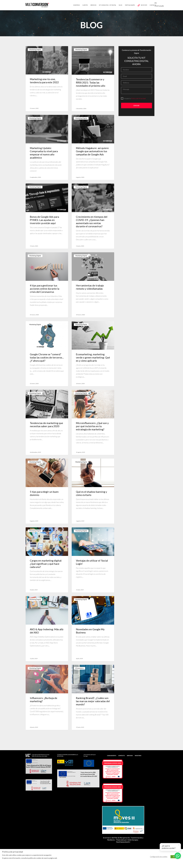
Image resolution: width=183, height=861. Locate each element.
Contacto (153, 5)
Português (159, 6)
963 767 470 (144, 5)
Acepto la (127, 98)
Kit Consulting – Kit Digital (107, 5)
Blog (120, 5)
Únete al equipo (130, 5)
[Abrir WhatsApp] (178, 856)
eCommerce (79, 668)
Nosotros (76, 5)
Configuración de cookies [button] (158, 857)
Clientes (85, 5)
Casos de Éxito (111, 755)
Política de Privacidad (138, 98)
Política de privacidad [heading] (12, 851)
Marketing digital (35, 49)
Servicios (93, 5)
